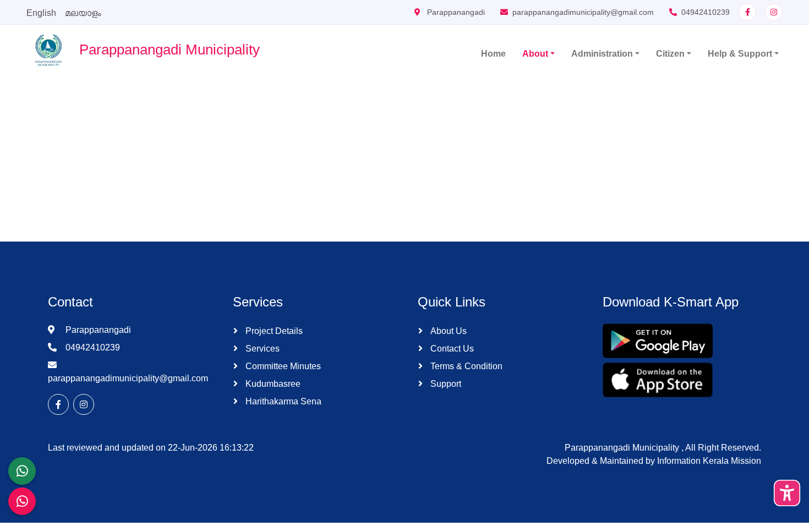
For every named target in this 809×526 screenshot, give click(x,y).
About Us (447, 331)
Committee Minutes (282, 366)
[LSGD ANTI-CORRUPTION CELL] (22, 471)
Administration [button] (602, 53)
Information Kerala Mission (709, 460)
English (41, 13)
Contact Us (451, 348)
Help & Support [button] (740, 53)
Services (261, 348)
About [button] (535, 53)
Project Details (273, 331)
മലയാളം (83, 13)
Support (444, 383)
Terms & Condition (465, 366)
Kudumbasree (271, 383)
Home (493, 53)
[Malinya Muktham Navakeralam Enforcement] (22, 501)
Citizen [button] (670, 53)
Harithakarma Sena (282, 401)
